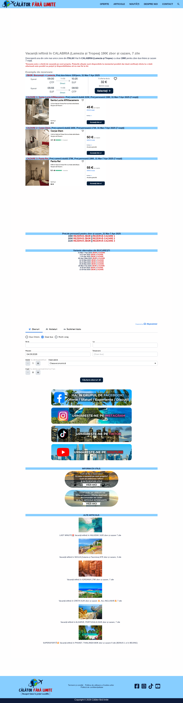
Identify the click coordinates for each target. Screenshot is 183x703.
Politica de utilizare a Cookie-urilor (99, 685)
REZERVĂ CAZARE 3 (104, 241)
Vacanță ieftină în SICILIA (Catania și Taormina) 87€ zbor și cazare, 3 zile (90, 557)
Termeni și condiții (75, 685)
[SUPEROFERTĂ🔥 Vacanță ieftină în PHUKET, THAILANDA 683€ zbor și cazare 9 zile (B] (90, 632)
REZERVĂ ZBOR (82, 236)
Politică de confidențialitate (92, 687)
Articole (119, 4)
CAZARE (101, 253)
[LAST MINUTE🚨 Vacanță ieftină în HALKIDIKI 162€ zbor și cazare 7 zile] (90, 525)
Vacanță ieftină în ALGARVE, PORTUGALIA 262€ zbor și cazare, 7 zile (90, 622)
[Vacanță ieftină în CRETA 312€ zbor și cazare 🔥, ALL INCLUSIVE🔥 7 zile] (90, 590)
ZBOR (94, 253)
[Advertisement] (91, 30)
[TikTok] (151, 686)
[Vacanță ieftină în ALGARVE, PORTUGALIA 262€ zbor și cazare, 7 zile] (90, 611)
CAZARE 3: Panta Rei (37, 158)
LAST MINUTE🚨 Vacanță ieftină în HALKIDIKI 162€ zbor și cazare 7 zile (90, 535)
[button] (178, 4)
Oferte (104, 4)
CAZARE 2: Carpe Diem (38, 128)
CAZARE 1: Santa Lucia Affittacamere (45, 97)
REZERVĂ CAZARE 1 (104, 236)
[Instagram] (144, 686)
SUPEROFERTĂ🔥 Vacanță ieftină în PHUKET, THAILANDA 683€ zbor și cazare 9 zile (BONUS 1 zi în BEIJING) (90, 643)
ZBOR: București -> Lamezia (40, 75)
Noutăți (134, 4)
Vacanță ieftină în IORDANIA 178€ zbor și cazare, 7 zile (90, 579)
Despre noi (151, 4)
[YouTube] (157, 686)
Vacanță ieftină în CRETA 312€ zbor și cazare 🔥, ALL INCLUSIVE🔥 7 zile (90, 601)
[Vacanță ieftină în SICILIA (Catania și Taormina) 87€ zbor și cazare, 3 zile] (90, 546)
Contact (167, 4)
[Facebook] (137, 686)
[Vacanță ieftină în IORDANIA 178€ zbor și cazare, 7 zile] (90, 569)
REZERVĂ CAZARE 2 (104, 238)
